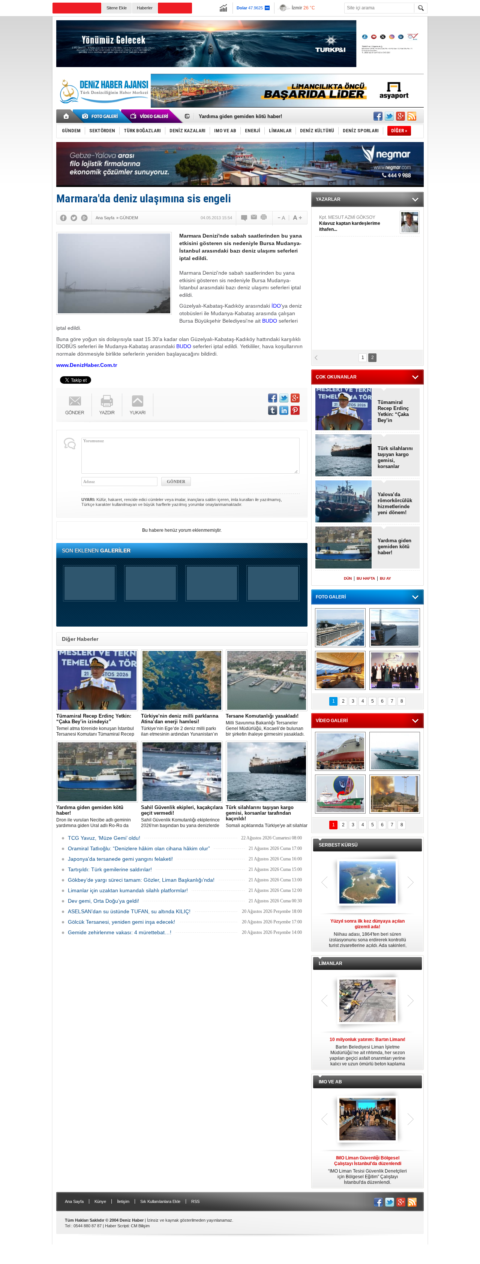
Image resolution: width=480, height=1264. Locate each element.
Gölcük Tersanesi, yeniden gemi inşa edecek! (121, 922)
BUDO (269, 321)
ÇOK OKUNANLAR (336, 377)
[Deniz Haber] (103, 108)
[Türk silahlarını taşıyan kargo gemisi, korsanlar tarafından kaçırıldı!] (267, 772)
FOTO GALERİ (331, 597)
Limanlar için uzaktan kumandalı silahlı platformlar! (128, 890)
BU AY (385, 578)
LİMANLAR (330, 963)
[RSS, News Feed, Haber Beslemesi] (411, 116)
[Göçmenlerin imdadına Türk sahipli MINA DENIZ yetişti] (340, 794)
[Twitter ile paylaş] (389, 116)
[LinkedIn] (283, 410)
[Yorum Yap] (244, 217)
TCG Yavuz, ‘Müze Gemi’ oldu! (104, 838)
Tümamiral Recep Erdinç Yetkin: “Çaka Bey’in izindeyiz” (393, 411)
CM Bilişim (140, 1226)
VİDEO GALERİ (332, 720)
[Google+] (84, 217)
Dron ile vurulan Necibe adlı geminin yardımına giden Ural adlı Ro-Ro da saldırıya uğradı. (93, 817)
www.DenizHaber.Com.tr (86, 365)
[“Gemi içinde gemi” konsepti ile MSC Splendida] (340, 627)
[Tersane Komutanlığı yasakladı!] (267, 680)
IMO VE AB (330, 1081)
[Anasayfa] (66, 116)
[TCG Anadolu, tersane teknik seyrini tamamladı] (394, 751)
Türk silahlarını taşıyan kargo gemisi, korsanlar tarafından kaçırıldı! (395, 458)
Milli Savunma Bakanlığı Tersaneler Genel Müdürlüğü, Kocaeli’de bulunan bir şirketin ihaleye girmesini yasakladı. (265, 725)
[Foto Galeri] (101, 116)
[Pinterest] (295, 410)
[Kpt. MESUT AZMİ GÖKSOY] (410, 222)
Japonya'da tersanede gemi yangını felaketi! (120, 859)
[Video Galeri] (150, 116)
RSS (195, 1201)
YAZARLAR (328, 199)
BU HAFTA (366, 578)
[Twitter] (73, 217)
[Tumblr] (272, 410)
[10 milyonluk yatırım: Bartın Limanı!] (367, 1001)
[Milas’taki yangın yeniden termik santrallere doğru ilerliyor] (394, 794)
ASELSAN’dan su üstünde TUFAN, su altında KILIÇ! (129, 911)
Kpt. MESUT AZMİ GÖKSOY (349, 223)
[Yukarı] (137, 404)
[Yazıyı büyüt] (297, 217)
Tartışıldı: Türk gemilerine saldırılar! (110, 869)
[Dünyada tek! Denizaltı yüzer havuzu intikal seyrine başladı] (394, 627)
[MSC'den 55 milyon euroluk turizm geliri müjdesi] (340, 670)
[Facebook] (63, 217)
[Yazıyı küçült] (280, 217)
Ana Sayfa (74, 1201)
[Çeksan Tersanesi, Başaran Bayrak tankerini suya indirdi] (340, 751)
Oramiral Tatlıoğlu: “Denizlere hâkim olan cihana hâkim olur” (139, 848)
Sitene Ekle (116, 8)
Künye (100, 1201)
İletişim (123, 1201)
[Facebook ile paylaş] (378, 116)
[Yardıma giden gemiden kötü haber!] (97, 772)
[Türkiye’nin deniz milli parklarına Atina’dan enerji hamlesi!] (182, 680)
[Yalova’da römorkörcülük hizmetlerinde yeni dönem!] (343, 502)
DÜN (348, 578)
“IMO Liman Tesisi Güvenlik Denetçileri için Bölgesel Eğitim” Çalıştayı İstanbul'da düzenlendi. (367, 1170)
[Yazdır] (264, 217)
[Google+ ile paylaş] (400, 116)
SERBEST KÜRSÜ (338, 845)
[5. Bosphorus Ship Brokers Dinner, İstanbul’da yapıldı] (394, 670)
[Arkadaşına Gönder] (254, 217)
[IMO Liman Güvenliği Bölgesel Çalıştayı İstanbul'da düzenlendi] (367, 1119)
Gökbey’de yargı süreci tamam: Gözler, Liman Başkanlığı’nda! (141, 880)
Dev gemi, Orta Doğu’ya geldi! (103, 901)
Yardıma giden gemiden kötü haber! (394, 546)
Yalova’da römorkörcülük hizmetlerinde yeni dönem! (395, 503)
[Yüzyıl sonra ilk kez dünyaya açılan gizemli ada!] (367, 883)
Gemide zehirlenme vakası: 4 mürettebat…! (119, 932)
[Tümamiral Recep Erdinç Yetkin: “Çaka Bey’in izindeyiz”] (97, 680)
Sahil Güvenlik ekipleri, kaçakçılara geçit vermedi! (257, 116)
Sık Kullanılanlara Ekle (160, 1201)
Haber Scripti (117, 1226)
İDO (276, 306)
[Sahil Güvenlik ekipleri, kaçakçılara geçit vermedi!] (182, 772)
